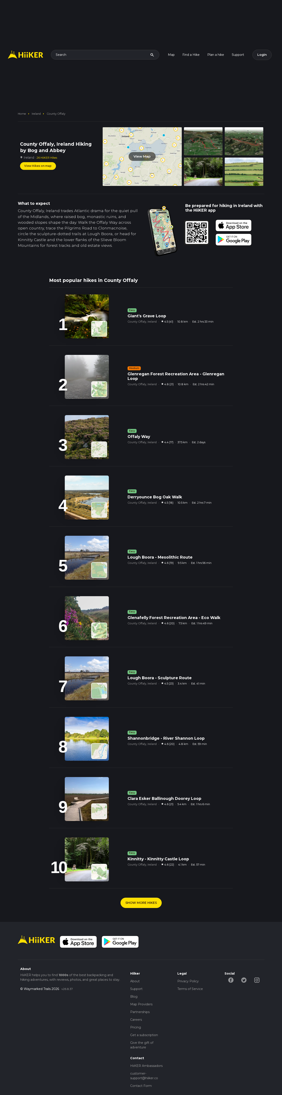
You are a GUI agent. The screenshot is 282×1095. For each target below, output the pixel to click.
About (135, 981)
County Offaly (56, 113)
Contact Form (141, 1086)
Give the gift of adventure (141, 1045)
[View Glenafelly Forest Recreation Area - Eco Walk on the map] (99, 630)
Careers (136, 1020)
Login (262, 55)
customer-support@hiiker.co (144, 1075)
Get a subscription (144, 1035)
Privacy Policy (188, 981)
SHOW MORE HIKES (141, 903)
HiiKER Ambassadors (146, 1066)
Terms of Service (190, 989)
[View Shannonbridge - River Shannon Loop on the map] (99, 751)
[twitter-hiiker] (243, 980)
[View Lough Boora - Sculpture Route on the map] (99, 691)
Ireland (36, 113)
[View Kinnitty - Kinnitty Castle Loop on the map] (99, 872)
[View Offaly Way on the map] (99, 449)
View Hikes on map (38, 165)
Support (238, 55)
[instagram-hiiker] (256, 980)
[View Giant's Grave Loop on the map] (99, 329)
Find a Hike (191, 55)
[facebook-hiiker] (230, 980)
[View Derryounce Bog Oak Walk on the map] (99, 510)
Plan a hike (215, 55)
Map (171, 55)
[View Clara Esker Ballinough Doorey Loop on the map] (99, 811)
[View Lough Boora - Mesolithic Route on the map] (99, 570)
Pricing (135, 1027)
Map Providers (141, 1004)
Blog (133, 997)
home (22, 113)
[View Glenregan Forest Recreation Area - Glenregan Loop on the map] (99, 389)
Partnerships (140, 1012)
